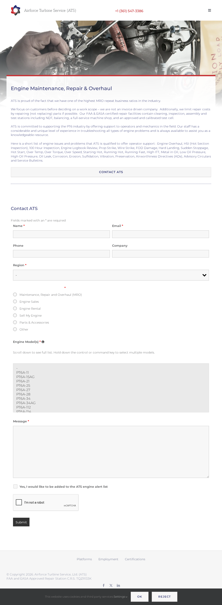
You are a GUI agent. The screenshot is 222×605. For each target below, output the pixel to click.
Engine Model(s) (29, 342)
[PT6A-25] (111, 385)
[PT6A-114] (111, 412)
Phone (18, 246)
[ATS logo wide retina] (43, 6)
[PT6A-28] (111, 394)
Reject (164, 596)
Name (19, 226)
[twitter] (111, 585)
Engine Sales (29, 302)
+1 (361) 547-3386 (129, 11)
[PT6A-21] (111, 381)
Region (19, 265)
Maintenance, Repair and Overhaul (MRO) (51, 295)
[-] (111, 368)
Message (21, 421)
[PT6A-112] (111, 407)
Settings (120, 596)
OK (139, 596)
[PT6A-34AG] (111, 403)
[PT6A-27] (111, 390)
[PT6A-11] (111, 372)
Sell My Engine (31, 315)
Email (117, 226)
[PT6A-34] (111, 399)
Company (119, 246)
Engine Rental (30, 309)
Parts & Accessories (34, 322)
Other (24, 329)
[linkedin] (118, 585)
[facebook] (103, 585)
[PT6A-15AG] (111, 377)
